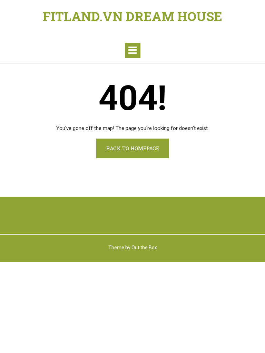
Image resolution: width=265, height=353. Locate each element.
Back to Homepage (132, 148)
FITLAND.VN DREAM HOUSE (132, 16)
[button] (132, 50)
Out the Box (144, 247)
